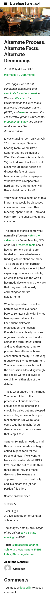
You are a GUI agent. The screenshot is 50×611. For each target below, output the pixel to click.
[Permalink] (5, 69)
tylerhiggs (10, 74)
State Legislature (23, 554)
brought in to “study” (16, 121)
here (22, 112)
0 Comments (27, 74)
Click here (21, 98)
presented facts (25, 245)
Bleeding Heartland (25, 3)
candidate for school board (20, 93)
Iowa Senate (25, 549)
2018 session (20, 544)
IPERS (38, 549)
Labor (7, 554)
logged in (26, 587)
